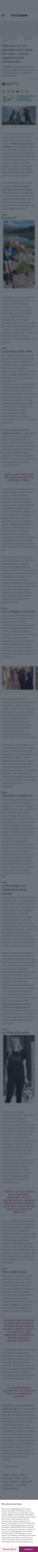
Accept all (28, 1549)
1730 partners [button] (15, 1509)
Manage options (9, 1549)
